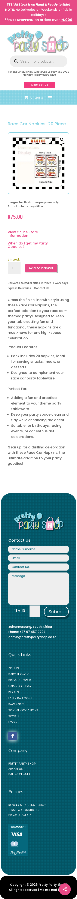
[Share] (65, 889)
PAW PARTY (16, 704)
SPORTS (13, 716)
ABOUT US (15, 769)
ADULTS (13, 668)
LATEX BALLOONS (20, 698)
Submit (56, 612)
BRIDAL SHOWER (19, 680)
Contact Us (39, 85)
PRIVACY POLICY (19, 815)
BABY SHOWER (18, 674)
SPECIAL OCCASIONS (23, 710)
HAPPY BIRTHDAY (19, 686)
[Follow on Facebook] (12, 736)
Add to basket (41, 268)
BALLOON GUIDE (19, 774)
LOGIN (12, 722)
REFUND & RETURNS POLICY (27, 805)
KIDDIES (13, 692)
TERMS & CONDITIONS (23, 810)
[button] (62, 140)
